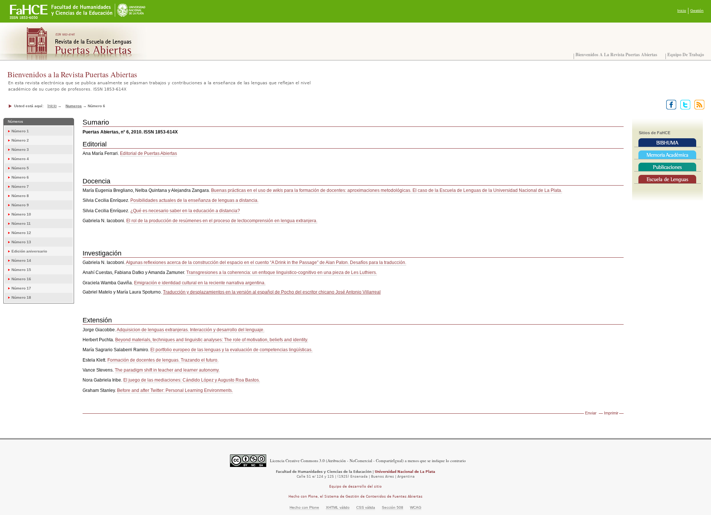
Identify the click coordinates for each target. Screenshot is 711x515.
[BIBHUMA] (667, 142)
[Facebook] (669, 104)
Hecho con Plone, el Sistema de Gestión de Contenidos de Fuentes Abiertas (355, 496)
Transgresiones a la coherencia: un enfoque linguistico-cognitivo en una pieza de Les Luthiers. (281, 272)
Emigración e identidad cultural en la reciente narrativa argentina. (200, 282)
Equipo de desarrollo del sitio (355, 486)
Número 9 (20, 205)
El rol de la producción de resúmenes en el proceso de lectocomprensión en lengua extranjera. (221, 220)
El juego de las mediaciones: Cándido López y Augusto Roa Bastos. (191, 380)
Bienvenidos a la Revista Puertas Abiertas (616, 54)
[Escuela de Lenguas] (667, 179)
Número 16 (21, 279)
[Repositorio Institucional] (667, 154)
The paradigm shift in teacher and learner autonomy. (167, 370)
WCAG (415, 507)
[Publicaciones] (667, 167)
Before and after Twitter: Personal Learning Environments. (175, 390)
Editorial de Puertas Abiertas (148, 153)
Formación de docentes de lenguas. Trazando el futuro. (162, 360)
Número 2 (20, 140)
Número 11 (21, 223)
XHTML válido (338, 507)
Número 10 (21, 214)
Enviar (591, 413)
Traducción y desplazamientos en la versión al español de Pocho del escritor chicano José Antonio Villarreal (272, 292)
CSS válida (365, 507)
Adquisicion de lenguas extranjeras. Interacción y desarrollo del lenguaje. (190, 329)
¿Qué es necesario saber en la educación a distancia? (185, 210)
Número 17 (21, 288)
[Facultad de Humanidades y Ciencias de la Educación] (29, 7)
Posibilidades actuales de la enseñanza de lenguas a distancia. (194, 200)
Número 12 (21, 233)
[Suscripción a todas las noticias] (697, 104)
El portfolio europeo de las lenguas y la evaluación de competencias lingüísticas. (231, 349)
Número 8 (20, 196)
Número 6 (20, 177)
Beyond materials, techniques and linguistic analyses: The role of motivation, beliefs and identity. (211, 339)
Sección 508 (392, 507)
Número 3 (20, 150)
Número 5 (20, 168)
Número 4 (20, 159)
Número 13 (21, 242)
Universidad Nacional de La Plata (405, 472)
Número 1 (20, 131)
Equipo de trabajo (685, 54)
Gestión (697, 11)
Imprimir (611, 413)
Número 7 (20, 186)
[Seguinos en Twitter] (683, 104)
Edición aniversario (29, 251)
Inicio (681, 11)
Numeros (74, 106)
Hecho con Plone (304, 507)
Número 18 (21, 297)
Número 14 (21, 260)
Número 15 (21, 270)
